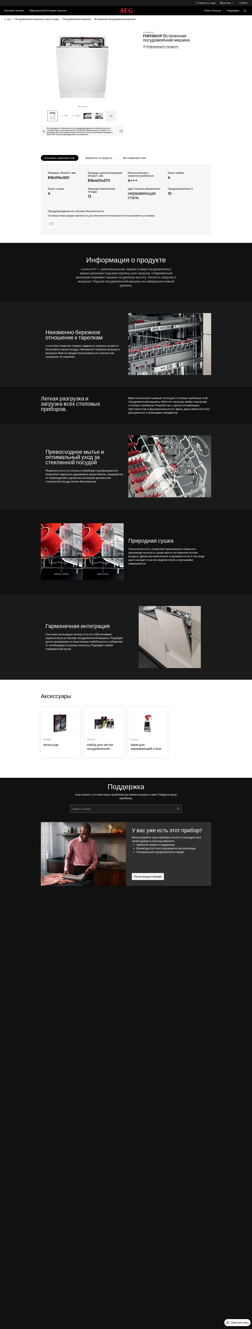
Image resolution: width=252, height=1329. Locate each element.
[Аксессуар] (60, 732)
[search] (178, 808)
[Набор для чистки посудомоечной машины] (104, 732)
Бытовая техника (14, 10)
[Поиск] (245, 10)
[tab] (59, 158)
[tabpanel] (126, 199)
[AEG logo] (125, 10)
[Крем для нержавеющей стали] (147, 732)
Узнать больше (212, 10)
